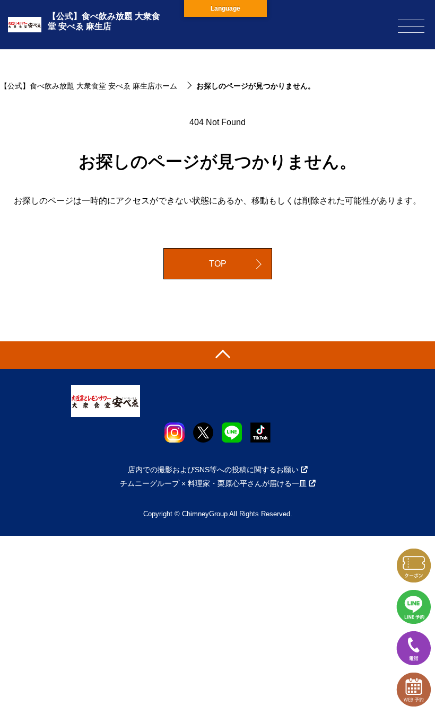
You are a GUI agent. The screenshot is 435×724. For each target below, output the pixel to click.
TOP (218, 263)
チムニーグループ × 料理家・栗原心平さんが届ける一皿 (213, 483)
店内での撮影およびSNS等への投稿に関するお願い (213, 469)
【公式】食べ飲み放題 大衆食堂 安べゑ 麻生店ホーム (88, 86)
